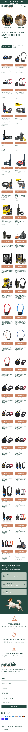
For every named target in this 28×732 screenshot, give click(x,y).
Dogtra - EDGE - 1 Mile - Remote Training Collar (20, 222)
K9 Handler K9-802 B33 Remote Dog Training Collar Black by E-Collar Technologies (20, 453)
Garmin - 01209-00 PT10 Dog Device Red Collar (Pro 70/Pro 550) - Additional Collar (7, 323)
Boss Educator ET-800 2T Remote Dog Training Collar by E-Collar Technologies (7, 70)
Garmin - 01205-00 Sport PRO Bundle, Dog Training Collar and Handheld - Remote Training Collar (20, 297)
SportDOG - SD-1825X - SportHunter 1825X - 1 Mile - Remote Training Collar (20, 556)
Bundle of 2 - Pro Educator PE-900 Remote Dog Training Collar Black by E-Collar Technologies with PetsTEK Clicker (6, 122)
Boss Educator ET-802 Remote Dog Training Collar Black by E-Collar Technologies (20, 95)
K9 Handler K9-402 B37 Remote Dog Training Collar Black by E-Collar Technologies (7, 427)
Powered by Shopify (13, 724)
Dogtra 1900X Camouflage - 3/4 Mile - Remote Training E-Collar (20, 271)
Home (2, 10)
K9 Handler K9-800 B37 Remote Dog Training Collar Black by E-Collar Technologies (7, 453)
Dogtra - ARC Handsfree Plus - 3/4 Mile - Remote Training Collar (6, 196)
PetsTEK (6, 724)
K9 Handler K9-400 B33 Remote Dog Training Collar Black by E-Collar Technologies (20, 375)
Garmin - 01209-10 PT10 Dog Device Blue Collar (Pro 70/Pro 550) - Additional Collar (20, 323)
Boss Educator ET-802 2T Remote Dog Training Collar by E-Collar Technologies (7, 95)
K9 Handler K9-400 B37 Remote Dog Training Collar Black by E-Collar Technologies (7, 401)
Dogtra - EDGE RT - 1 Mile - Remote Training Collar (7, 246)
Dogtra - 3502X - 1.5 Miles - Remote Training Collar (20, 172)
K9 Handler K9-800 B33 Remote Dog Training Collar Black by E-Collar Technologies (20, 427)
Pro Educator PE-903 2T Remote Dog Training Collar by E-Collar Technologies (20, 530)
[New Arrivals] (7, 20)
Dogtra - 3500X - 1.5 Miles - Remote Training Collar (7, 172)
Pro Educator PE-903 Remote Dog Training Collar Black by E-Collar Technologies (7, 556)
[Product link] (7, 62)
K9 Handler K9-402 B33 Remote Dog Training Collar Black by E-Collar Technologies (20, 401)
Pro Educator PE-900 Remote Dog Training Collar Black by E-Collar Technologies (7, 505)
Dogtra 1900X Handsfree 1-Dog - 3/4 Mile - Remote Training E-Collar (7, 296)
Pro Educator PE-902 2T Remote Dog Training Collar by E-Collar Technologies (20, 504)
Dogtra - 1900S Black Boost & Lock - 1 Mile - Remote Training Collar (20, 121)
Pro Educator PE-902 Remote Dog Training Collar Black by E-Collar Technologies (7, 531)
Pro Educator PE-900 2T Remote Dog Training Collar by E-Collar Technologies (20, 478)
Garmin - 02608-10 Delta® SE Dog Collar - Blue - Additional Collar (20, 348)
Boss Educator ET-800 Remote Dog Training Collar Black (20, 70)
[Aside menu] (2, 6)
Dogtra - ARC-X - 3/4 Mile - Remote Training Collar (7, 222)
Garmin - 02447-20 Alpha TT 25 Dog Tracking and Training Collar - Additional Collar (6, 349)
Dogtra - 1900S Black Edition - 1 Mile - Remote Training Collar (6, 148)
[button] (21, 6)
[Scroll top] (26, 730)
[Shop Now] (14, 3)
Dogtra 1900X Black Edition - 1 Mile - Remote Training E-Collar (7, 271)
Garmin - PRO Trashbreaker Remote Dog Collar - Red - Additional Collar (6, 374)
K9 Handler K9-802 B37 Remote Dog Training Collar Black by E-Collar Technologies (7, 479)
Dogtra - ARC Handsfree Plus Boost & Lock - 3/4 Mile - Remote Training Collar (20, 197)
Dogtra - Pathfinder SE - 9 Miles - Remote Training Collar (20, 246)
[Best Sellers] (21, 20)
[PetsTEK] (8, 6)
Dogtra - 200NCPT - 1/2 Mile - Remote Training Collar (20, 148)
